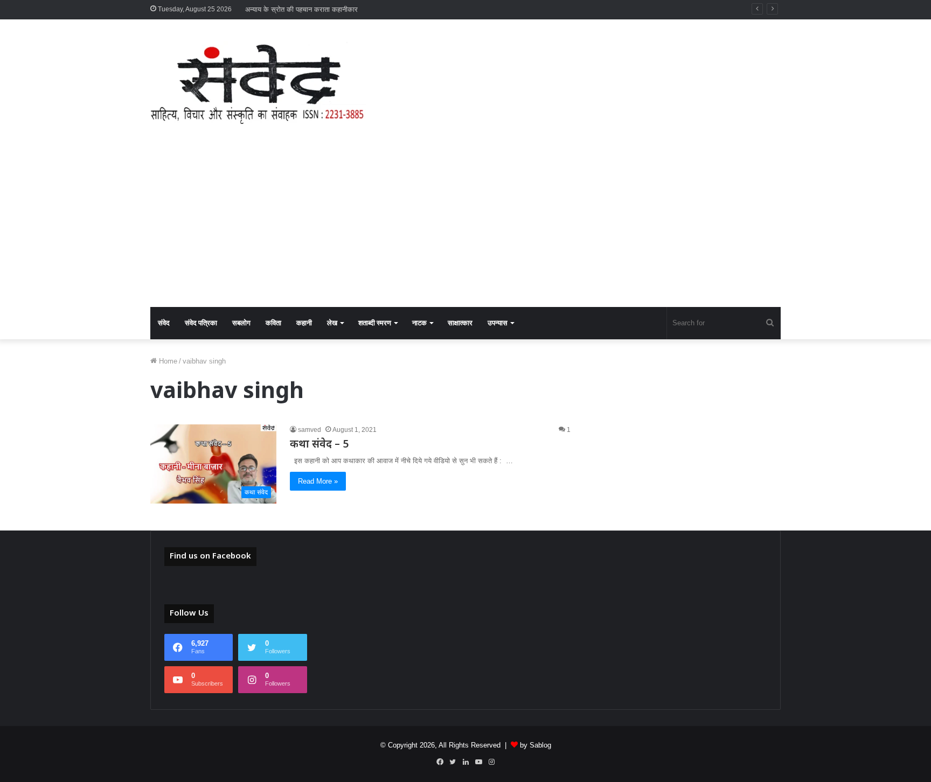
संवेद (164, 323)
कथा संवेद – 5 (319, 445)
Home (167, 361)
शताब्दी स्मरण (374, 323)
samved (309, 430)
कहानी (304, 323)
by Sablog (535, 745)
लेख (332, 323)
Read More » (318, 481)
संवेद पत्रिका (201, 323)
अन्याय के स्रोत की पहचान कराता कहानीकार (301, 9)
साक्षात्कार (460, 323)
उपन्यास (498, 323)
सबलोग (241, 323)
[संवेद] (258, 82)
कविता (273, 323)
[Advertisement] (465, 226)
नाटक (419, 323)
